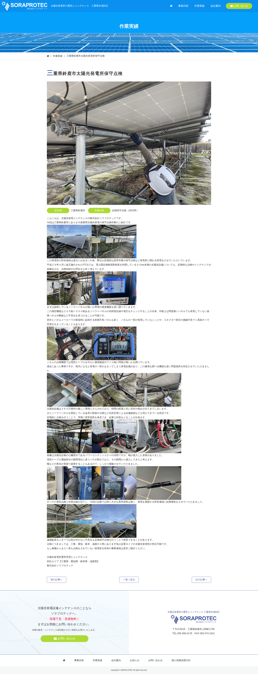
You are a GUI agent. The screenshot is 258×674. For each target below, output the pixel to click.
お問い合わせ (241, 6)
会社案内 (216, 5)
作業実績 (199, 5)
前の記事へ (57, 579)
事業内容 (183, 5)
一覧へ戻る (129, 579)
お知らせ (134, 660)
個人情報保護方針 (181, 660)
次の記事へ (201, 579)
